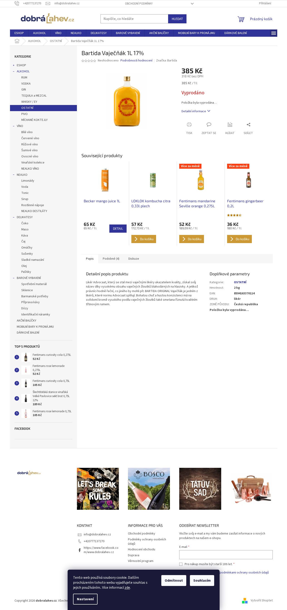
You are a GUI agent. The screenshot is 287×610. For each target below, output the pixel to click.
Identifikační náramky (35, 314)
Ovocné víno (29, 156)
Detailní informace (194, 111)
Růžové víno (29, 144)
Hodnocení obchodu (141, 549)
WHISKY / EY (29, 102)
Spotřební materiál (34, 284)
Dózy (24, 308)
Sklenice (27, 290)
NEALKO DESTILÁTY (34, 211)
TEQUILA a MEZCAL (34, 95)
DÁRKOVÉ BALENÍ (28, 332)
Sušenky (27, 253)
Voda (24, 187)
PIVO (24, 114)
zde (127, 587)
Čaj (23, 241)
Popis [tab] (90, 258)
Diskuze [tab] (133, 258)
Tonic (25, 193)
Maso (25, 229)
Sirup (24, 199)
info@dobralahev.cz (97, 534)
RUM (24, 77)
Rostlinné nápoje (32, 205)
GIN (23, 89)
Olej (24, 266)
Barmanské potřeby (34, 296)
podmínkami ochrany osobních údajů (244, 572)
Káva (24, 235)
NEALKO (22, 175)
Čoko (24, 223)
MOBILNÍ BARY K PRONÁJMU (35, 327)
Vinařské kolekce (32, 162)
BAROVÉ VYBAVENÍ (29, 278)
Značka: (166, 60)
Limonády (27, 180)
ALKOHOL (23, 71)
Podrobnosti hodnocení (136, 61)
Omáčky (26, 247)
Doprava (133, 555)
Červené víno (30, 138)
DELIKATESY (25, 217)
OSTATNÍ (27, 108)
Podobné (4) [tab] (111, 258)
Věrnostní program (140, 561)
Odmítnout (174, 580)
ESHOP (21, 65)
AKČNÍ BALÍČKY (26, 320)
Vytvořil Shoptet (262, 600)
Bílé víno (27, 132)
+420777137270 (94, 541)
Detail (118, 228)
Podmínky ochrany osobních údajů (147, 541)
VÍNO (20, 126)
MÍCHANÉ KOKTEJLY (34, 120)
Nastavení (85, 599)
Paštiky (26, 272)
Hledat (177, 19)
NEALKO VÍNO (30, 168)
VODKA (26, 83)
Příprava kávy (30, 302)
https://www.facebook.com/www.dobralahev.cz (101, 550)
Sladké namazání (32, 260)
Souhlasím (202, 580)
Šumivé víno (29, 150)
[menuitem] (19, 33)
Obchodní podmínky (139, 4)
